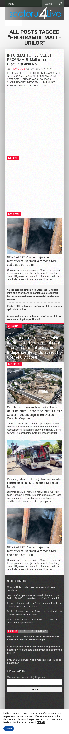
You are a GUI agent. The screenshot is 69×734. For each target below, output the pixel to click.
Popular (12, 631)
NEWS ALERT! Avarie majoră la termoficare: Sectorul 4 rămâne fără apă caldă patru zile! (32, 261)
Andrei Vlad (18, 69)
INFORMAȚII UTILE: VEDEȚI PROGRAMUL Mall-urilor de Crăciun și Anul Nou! (30, 59)
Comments (41, 631)
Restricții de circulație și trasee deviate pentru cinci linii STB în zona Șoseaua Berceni (34, 482)
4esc (9, 595)
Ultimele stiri (26, 631)
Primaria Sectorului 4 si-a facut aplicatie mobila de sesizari (34, 661)
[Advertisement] (34, 128)
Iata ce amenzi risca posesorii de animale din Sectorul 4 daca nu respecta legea (33, 638)
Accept (8, 728)
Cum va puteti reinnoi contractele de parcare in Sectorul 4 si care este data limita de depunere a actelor (34, 649)
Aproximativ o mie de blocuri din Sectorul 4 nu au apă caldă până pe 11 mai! (34, 318)
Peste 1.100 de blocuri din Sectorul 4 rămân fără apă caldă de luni (34, 308)
